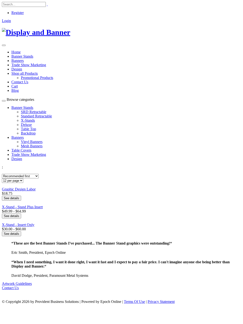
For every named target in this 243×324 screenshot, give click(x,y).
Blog (15, 90)
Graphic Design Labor (19, 189)
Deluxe (26, 125)
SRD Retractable (33, 112)
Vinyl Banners (31, 142)
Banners (17, 61)
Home (16, 52)
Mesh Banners (31, 146)
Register (17, 13)
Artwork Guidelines (17, 284)
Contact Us (19, 82)
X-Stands (28, 120)
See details (11, 198)
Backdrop (28, 133)
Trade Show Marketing (28, 65)
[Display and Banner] (36, 32)
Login (6, 21)
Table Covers (21, 150)
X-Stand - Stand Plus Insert (22, 207)
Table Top (28, 129)
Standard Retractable (36, 116)
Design (16, 69)
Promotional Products (37, 78)
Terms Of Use (134, 302)
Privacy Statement (161, 302)
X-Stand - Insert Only (18, 225)
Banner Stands (22, 56)
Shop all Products (24, 73)
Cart (14, 86)
